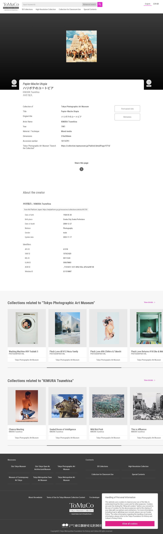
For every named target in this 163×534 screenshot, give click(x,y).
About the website (35, 497)
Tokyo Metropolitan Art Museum (66, 478)
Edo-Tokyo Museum (18, 466)
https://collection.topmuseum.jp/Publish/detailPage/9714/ (85, 146)
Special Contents (90, 9)
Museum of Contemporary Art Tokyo (18, 478)
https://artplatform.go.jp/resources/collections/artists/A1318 (65, 210)
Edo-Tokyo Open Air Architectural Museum (42, 467)
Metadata (127, 117)
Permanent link (127, 109)
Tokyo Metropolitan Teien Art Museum (42, 478)
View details (148, 302)
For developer (94, 497)
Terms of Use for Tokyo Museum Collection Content (66, 497)
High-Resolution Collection (46, 9)
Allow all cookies (130, 523)
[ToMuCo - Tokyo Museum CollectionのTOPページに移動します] (11, 7)
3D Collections (27, 9)
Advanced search (89, 4)
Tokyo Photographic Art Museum (66, 467)
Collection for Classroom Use (70, 9)
